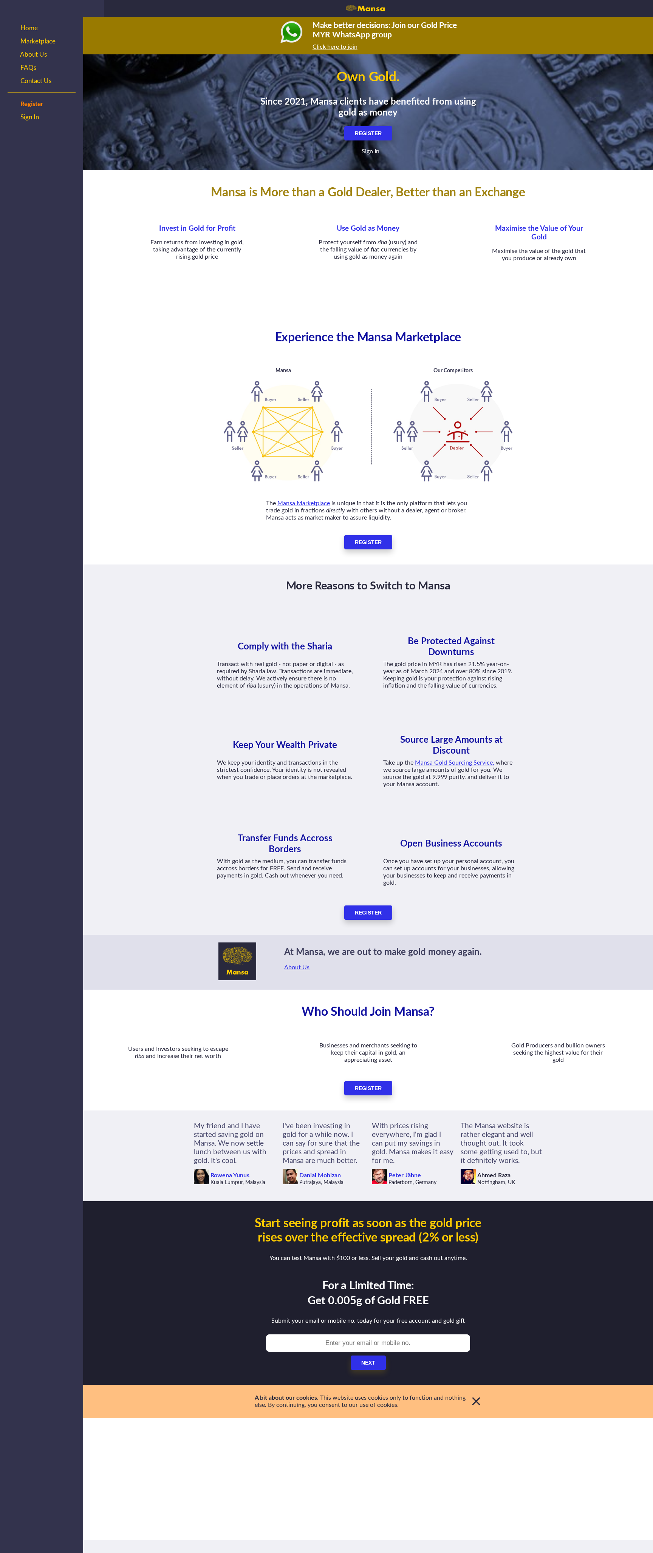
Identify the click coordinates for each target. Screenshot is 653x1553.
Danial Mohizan (320, 1175)
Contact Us (35, 81)
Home (28, 28)
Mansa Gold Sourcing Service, (454, 763)
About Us (33, 54)
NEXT (368, 1363)
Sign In (29, 117)
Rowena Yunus (229, 1175)
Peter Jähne (404, 1175)
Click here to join (335, 47)
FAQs (27, 68)
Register (31, 104)
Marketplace (37, 41)
